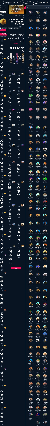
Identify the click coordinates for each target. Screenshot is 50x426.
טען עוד (16, 268)
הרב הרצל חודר (10, 225)
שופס (14, 2)
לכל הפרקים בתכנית (3, 30)
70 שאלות (26, 2)
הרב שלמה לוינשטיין (9, 92)
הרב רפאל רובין (10, 206)
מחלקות (10, 2)
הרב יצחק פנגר (17, 15)
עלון (17, 2)
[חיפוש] (27, 7)
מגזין (44, 2)
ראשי (23, 15)
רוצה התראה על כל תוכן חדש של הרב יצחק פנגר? (3, 8)
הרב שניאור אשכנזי (9, 126)
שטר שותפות (36, 2)
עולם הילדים (30, 2)
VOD (47, 2)
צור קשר (3, 2)
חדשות (40, 2)
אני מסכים (2, 14)
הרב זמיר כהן (33, 2)
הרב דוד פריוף (19, 126)
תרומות (6, 2)
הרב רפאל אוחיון (10, 111)
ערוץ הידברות (18, 110)
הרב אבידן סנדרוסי (9, 146)
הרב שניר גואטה (18, 225)
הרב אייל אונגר (19, 92)
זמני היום (20, 2)
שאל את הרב (23, 2)
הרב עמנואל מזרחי (9, 75)
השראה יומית (15, 43)
